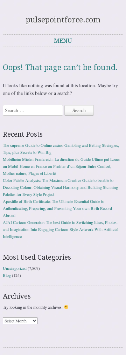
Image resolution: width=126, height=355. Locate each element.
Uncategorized (15, 268)
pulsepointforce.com (63, 19)
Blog (7, 275)
